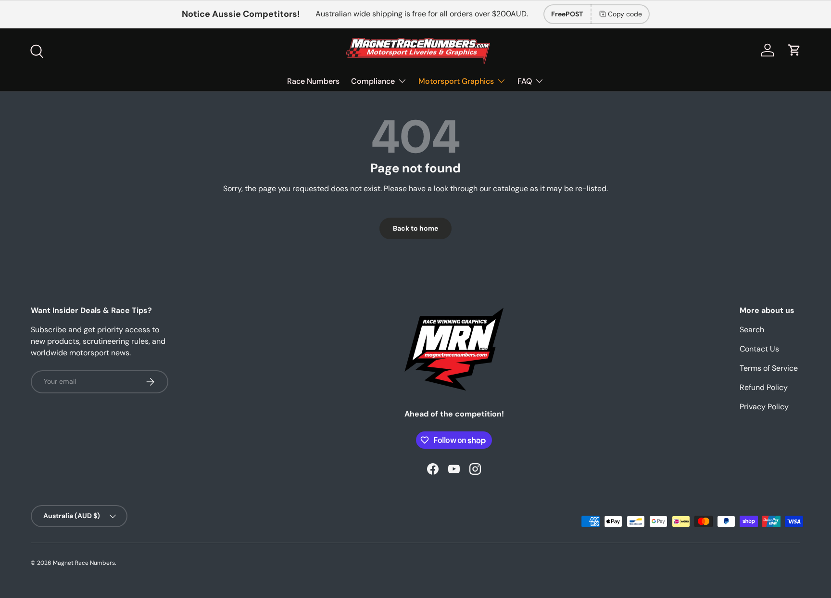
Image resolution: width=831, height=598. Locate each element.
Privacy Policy (764, 407)
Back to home (415, 228)
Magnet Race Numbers (84, 563)
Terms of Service (769, 368)
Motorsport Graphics (456, 81)
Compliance (373, 81)
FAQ (524, 81)
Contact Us (759, 349)
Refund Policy (764, 387)
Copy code (625, 14)
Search (752, 330)
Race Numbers (313, 81)
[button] (794, 50)
